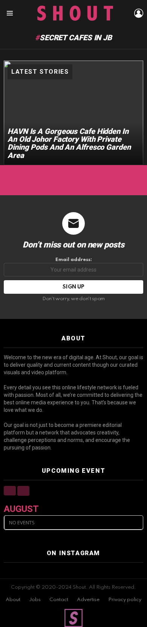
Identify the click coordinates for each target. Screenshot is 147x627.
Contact (58, 599)
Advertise (88, 599)
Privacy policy (124, 599)
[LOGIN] (138, 13)
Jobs (35, 599)
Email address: (73, 259)
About (13, 599)
